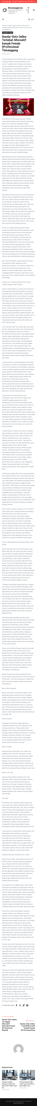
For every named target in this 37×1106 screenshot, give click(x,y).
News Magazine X (18, 1103)
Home (4, 25)
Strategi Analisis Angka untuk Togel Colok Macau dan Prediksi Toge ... (27, 1083)
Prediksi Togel (11, 25)
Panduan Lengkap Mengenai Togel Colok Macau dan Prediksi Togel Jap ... (9, 1084)
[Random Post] (29, 19)
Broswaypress (15, 7)
